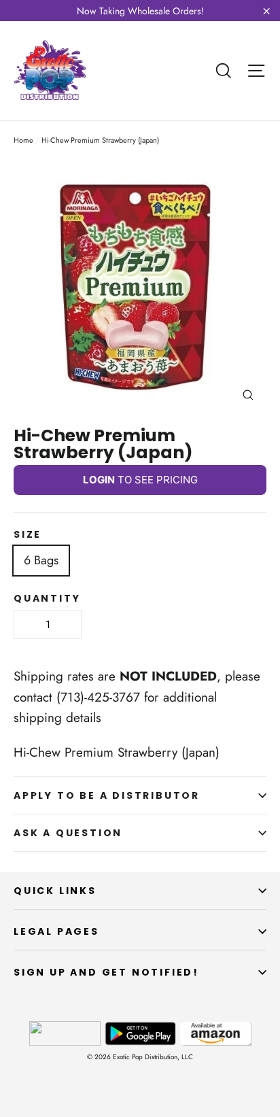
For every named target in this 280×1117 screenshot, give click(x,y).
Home (23, 140)
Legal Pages (56, 931)
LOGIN (99, 479)
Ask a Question (68, 833)
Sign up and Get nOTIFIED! (106, 972)
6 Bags (41, 560)
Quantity (47, 598)
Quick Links (55, 890)
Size (27, 534)
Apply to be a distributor (107, 795)
